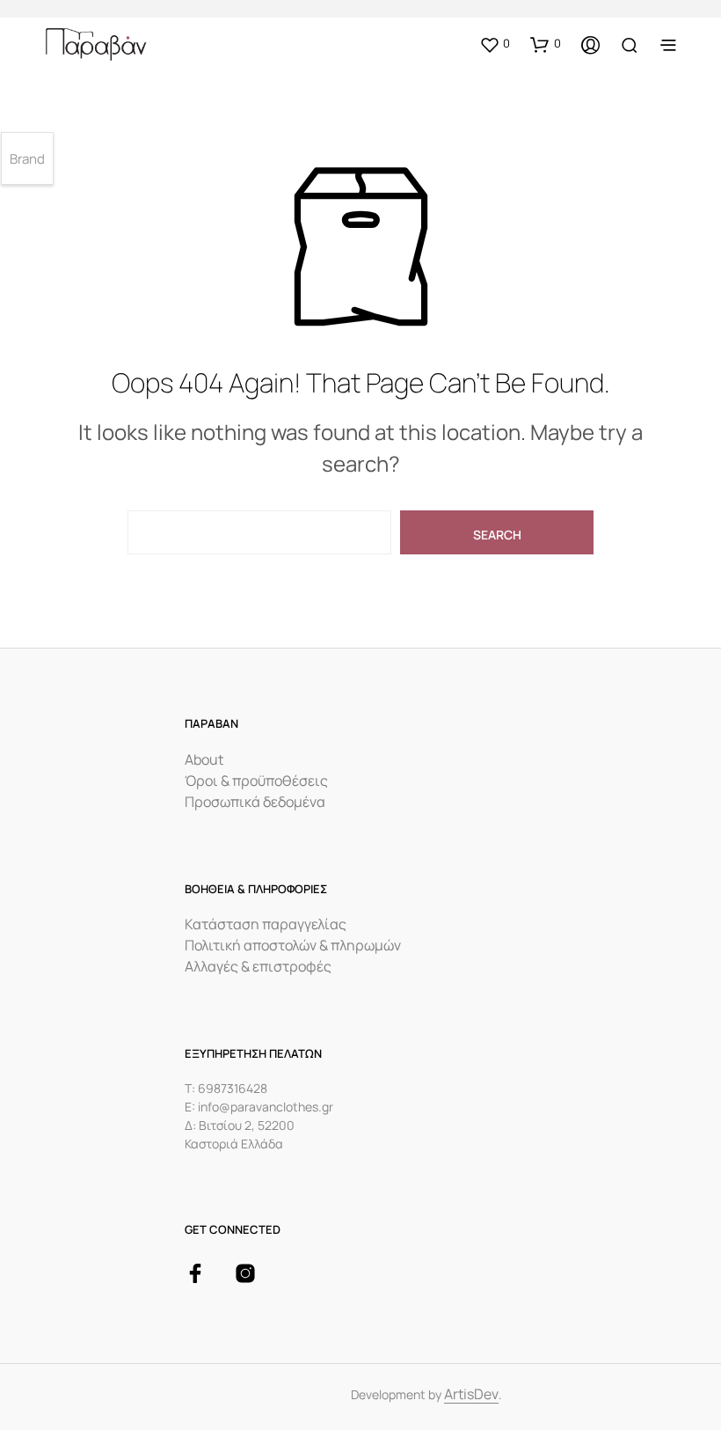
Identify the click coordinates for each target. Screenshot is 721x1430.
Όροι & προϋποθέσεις (256, 780)
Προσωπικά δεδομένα (255, 801)
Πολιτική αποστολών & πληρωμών (293, 945)
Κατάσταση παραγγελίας (265, 924)
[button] (494, 44)
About (204, 759)
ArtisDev (471, 1395)
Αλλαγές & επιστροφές (258, 966)
